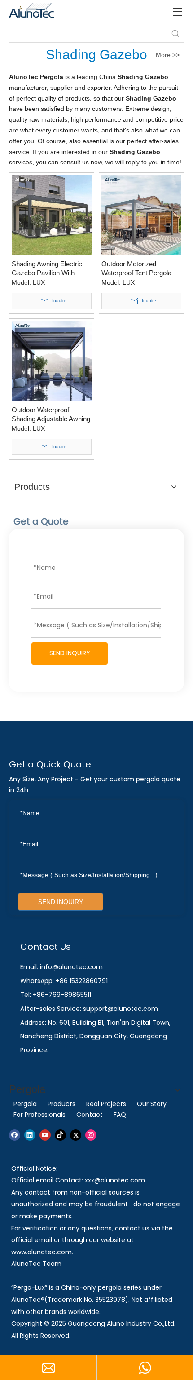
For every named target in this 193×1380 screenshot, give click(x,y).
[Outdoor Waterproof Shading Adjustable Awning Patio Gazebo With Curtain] (52, 360)
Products (61, 1103)
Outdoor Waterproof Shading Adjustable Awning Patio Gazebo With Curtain (51, 414)
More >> (168, 55)
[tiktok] (60, 1135)
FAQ (120, 1114)
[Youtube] (45, 1135)
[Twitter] (75, 1135)
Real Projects (106, 1103)
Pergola (25, 1103)
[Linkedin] (29, 1135)
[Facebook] (14, 1135)
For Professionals (39, 1114)
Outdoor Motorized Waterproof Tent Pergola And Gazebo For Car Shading (136, 269)
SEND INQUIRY (69, 652)
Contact (89, 1114)
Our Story (152, 1103)
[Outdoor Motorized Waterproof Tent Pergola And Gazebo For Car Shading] (141, 214)
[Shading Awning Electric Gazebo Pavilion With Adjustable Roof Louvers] (52, 214)
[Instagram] (90, 1135)
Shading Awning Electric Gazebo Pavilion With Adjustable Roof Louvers (47, 269)
